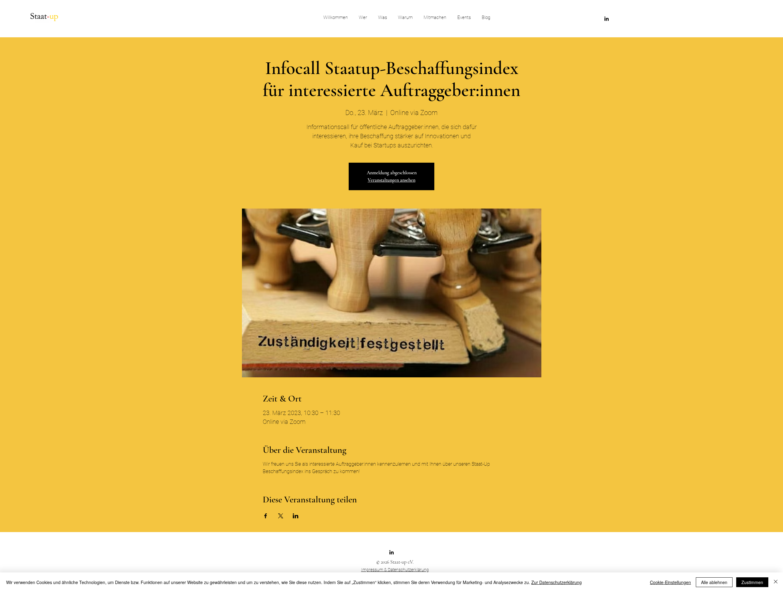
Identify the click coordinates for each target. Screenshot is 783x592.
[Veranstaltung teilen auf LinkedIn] (296, 515)
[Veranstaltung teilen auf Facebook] (266, 515)
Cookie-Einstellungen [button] (670, 582)
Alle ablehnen (714, 582)
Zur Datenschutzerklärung (556, 582)
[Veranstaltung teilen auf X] (281, 515)
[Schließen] (775, 582)
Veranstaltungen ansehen (391, 180)
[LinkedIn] (606, 19)
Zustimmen (752, 582)
